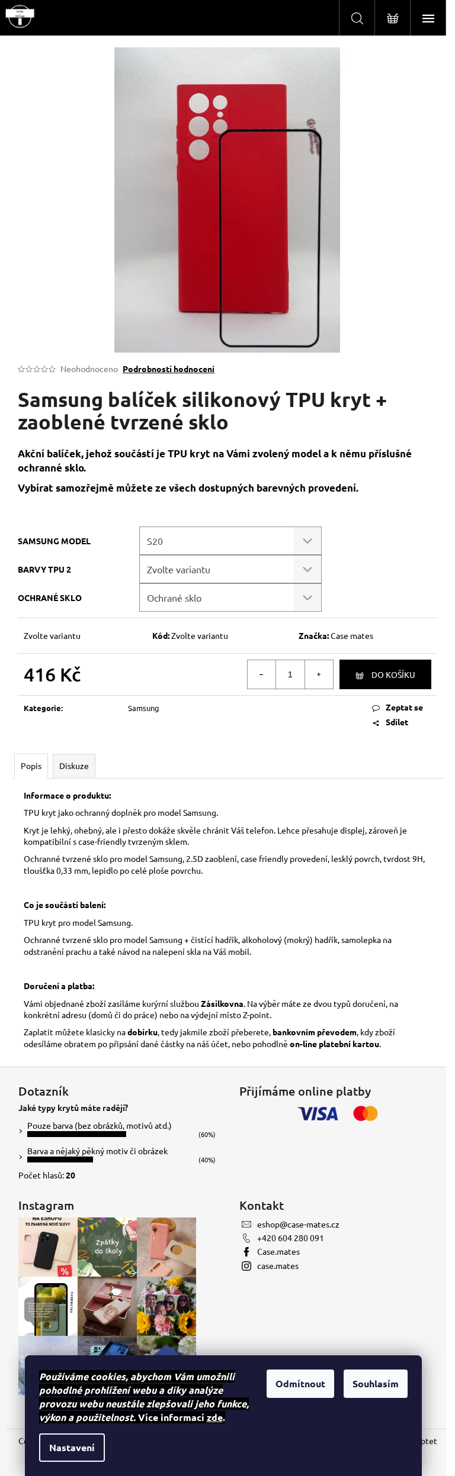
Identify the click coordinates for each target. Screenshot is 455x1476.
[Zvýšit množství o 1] (319, 674)
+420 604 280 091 (290, 1237)
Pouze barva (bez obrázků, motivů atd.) (99, 1125)
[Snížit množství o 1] (262, 674)
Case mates (352, 635)
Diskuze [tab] (74, 765)
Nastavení (72, 1447)
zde (215, 1417)
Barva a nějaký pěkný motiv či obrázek (97, 1150)
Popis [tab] (31, 765)
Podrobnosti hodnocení (168, 368)
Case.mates (278, 1251)
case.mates (278, 1265)
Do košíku (393, 674)
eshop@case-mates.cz (298, 1224)
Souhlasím (376, 1383)
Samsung (143, 708)
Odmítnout (300, 1383)
